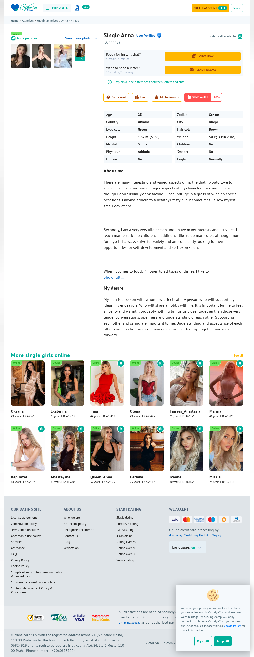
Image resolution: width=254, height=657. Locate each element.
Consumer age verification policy (33, 582)
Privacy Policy (20, 560)
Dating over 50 (126, 554)
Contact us (71, 536)
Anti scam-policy (75, 524)
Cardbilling (191, 535)
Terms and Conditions (25, 530)
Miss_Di (215, 476)
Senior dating (125, 560)
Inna (94, 411)
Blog (67, 542)
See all (238, 356)
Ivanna (175, 476)
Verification (71, 548)
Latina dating (125, 530)
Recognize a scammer (78, 530)
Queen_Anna (101, 476)
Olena (135, 411)
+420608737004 (63, 650)
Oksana (17, 411)
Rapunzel (19, 476)
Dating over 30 (126, 542)
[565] (78, 8)
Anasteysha (60, 476)
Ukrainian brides (47, 20)
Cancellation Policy (24, 524)
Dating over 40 (126, 548)
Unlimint (205, 535)
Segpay (216, 535)
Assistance (18, 548)
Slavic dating (124, 518)
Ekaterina (59, 411)
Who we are (72, 518)
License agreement (24, 518)
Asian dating (124, 536)
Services (16, 542)
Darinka (136, 476)
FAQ (14, 554)
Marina (215, 411)
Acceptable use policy (26, 536)
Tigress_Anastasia (185, 411)
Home (14, 20)
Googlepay (175, 535)
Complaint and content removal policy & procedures (37, 574)
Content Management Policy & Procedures (32, 591)
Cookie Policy (232, 626)
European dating (127, 524)
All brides (28, 20)
